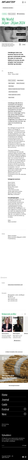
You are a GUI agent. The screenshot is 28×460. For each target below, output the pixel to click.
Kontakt (4, 425)
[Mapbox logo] (3, 277)
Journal (5, 399)
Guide (4, 404)
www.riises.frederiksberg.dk (15, 284)
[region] (14, 261)
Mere (4, 414)
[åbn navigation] (25, 2)
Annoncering (5, 424)
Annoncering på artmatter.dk (14, 385)
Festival (5, 409)
